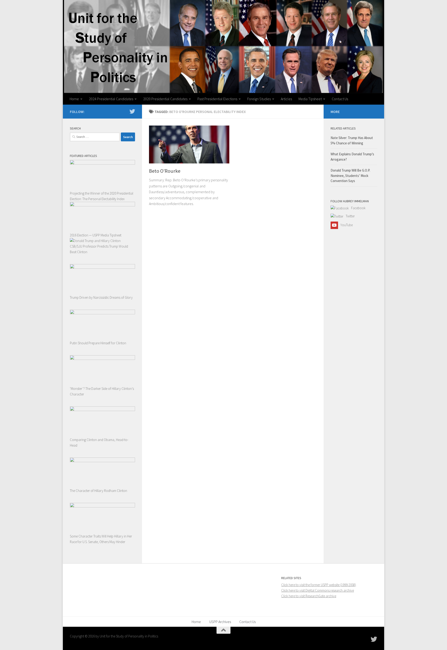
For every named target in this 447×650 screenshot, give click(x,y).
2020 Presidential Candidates (165, 98)
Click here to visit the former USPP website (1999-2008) (318, 585)
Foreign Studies (259, 98)
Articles (286, 98)
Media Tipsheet (310, 98)
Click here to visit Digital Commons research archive (317, 590)
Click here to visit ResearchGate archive (308, 596)
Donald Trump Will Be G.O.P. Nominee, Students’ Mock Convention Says (350, 175)
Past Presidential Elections (217, 98)
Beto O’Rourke (164, 171)
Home (74, 98)
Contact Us (340, 98)
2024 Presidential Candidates (111, 98)
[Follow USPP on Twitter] (132, 111)
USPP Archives (220, 621)
